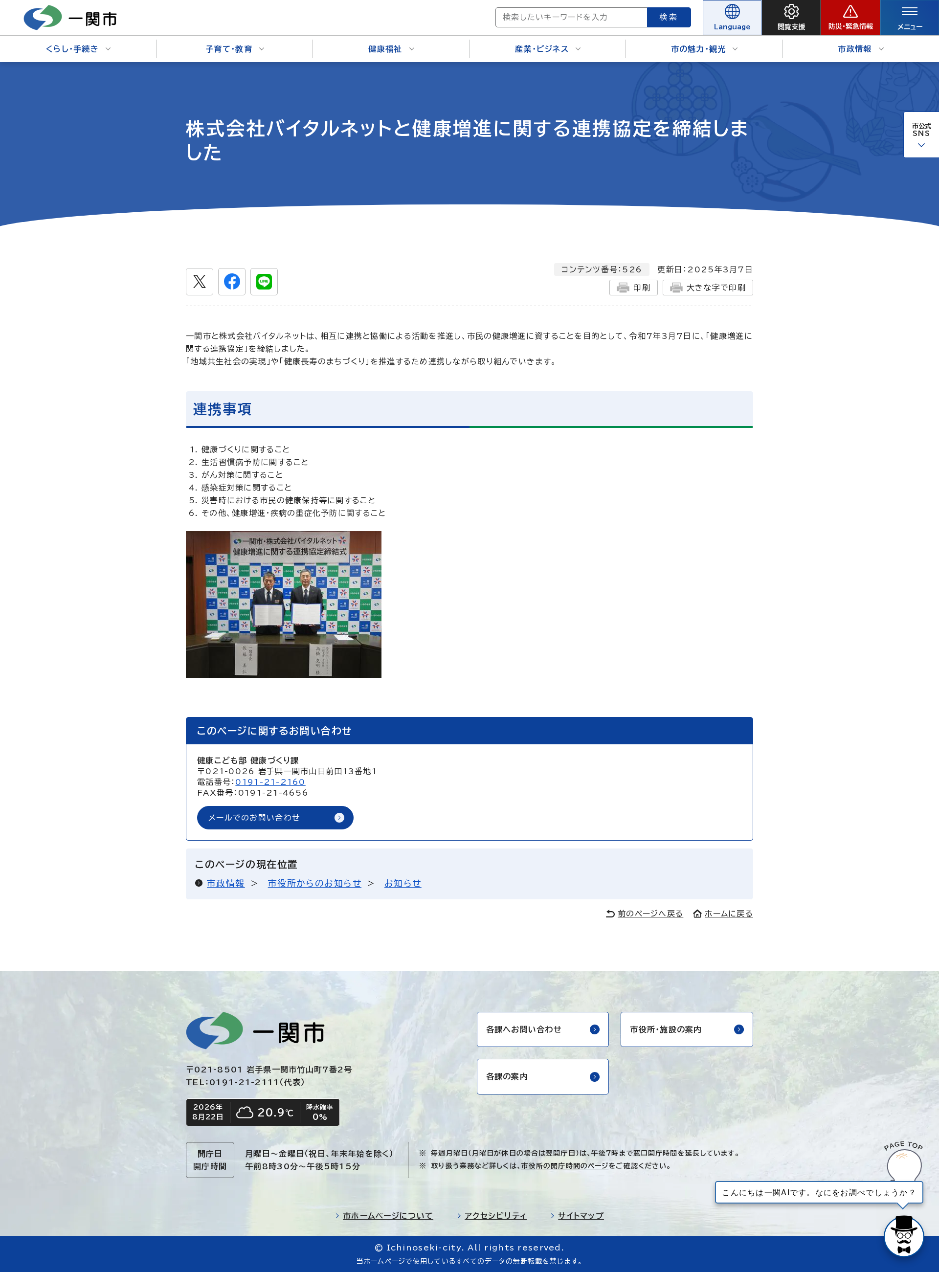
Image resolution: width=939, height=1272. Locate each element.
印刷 (641, 287)
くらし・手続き (72, 49)
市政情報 (855, 49)
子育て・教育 (228, 49)
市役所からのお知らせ (314, 883)
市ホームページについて (388, 1216)
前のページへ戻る (650, 913)
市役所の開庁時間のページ (564, 1165)
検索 (669, 17)
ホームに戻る (729, 913)
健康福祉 (385, 49)
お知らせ (403, 883)
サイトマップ (581, 1216)
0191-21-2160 (270, 782)
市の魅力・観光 (698, 49)
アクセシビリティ (496, 1216)
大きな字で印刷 (716, 287)
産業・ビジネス (542, 49)
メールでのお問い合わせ (254, 818)
